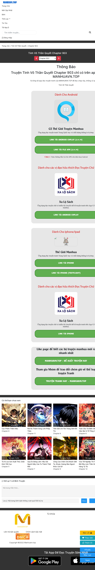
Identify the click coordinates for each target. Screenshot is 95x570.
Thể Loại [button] (5, 19)
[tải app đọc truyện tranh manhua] (9, 2)
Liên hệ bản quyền (11, 532)
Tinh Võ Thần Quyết (66, 85)
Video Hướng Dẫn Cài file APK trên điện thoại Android (69, 157)
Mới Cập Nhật (10, 10)
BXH (3, 15)
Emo (84, 501)
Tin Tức (5, 23)
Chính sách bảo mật (34, 532)
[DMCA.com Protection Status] (23, 536)
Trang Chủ (6, 6)
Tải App (5, 27)
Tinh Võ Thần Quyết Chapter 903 (47, 53)
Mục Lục (87, 555)
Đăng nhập (7, 38)
